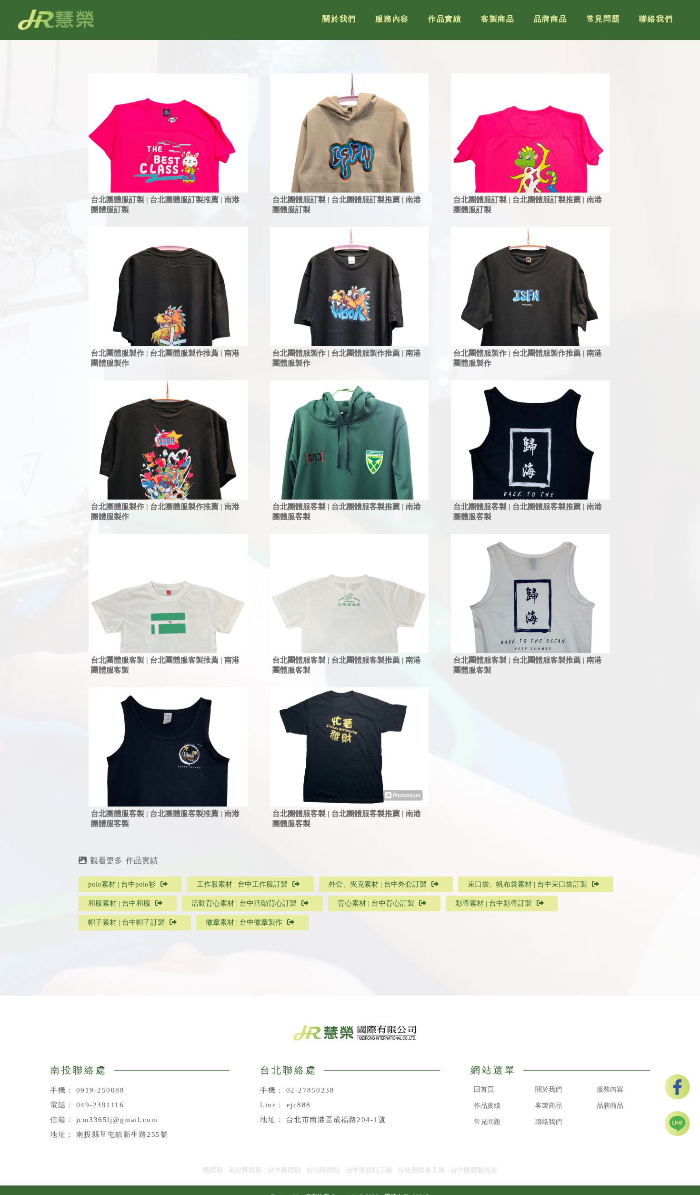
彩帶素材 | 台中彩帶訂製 (493, 903)
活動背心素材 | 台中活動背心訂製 (244, 903)
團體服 (213, 1170)
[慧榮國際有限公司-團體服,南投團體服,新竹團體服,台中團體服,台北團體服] (56, 20)
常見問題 (603, 19)
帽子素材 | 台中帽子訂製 (126, 922)
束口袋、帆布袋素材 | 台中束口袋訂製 (527, 884)
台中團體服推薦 (473, 1170)
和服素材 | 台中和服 (119, 903)
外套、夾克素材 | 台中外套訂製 (378, 884)
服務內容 (392, 19)
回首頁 (484, 1089)
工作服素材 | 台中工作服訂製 (242, 884)
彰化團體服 (323, 1170)
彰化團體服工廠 (421, 1170)
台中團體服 (284, 1170)
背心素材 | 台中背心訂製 (376, 903)
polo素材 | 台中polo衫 (122, 884)
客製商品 (498, 19)
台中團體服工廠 (369, 1170)
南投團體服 (245, 1170)
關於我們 (339, 19)
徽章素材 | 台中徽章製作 (244, 922)
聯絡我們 (656, 19)
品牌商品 (551, 19)
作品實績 (445, 19)
